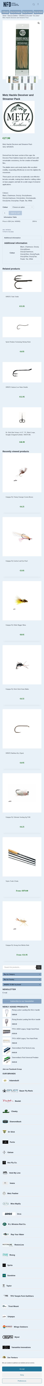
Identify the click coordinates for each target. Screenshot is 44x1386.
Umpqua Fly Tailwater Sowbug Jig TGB (18, 817)
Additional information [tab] (12, 238)
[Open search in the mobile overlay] (34, 4)
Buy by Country (27, 12)
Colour (5, 207)
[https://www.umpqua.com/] (22, 117)
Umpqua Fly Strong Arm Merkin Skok (17, 945)
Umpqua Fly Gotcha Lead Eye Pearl (17, 561)
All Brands (5, 12)
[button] (39, 23)
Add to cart (15, 213)
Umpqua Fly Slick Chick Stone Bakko (17, 689)
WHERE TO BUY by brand (12, 984)
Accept (22, 1369)
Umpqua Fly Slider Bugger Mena (16, 625)
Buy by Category (16, 12)
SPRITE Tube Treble (12, 296)
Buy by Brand (38, 12)
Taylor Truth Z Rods (12, 881)
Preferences (22, 1381)
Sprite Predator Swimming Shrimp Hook (18, 342)
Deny (22, 1375)
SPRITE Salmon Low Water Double (17, 387)
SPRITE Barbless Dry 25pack (15, 753)
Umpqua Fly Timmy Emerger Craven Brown (19, 497)
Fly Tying (11, 231)
